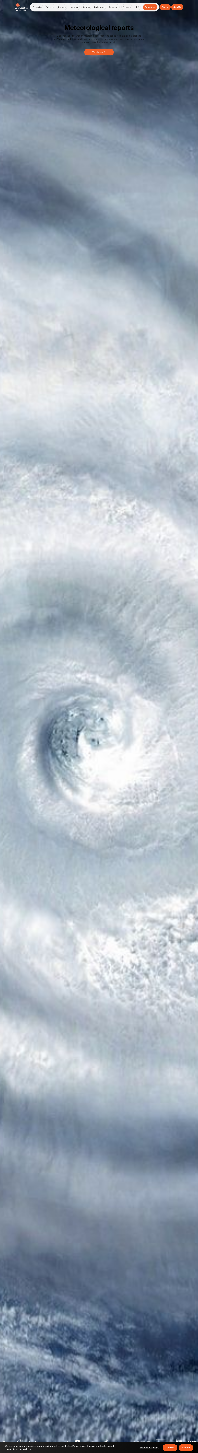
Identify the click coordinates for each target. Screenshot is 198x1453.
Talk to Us (97, 52)
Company (127, 7)
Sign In (165, 7)
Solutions (50, 7)
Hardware (74, 7)
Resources (113, 7)
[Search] (138, 7)
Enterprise (37, 7)
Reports (86, 7)
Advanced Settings (149, 1447)
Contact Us (150, 7)
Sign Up (177, 7)
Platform (62, 7)
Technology (99, 7)
